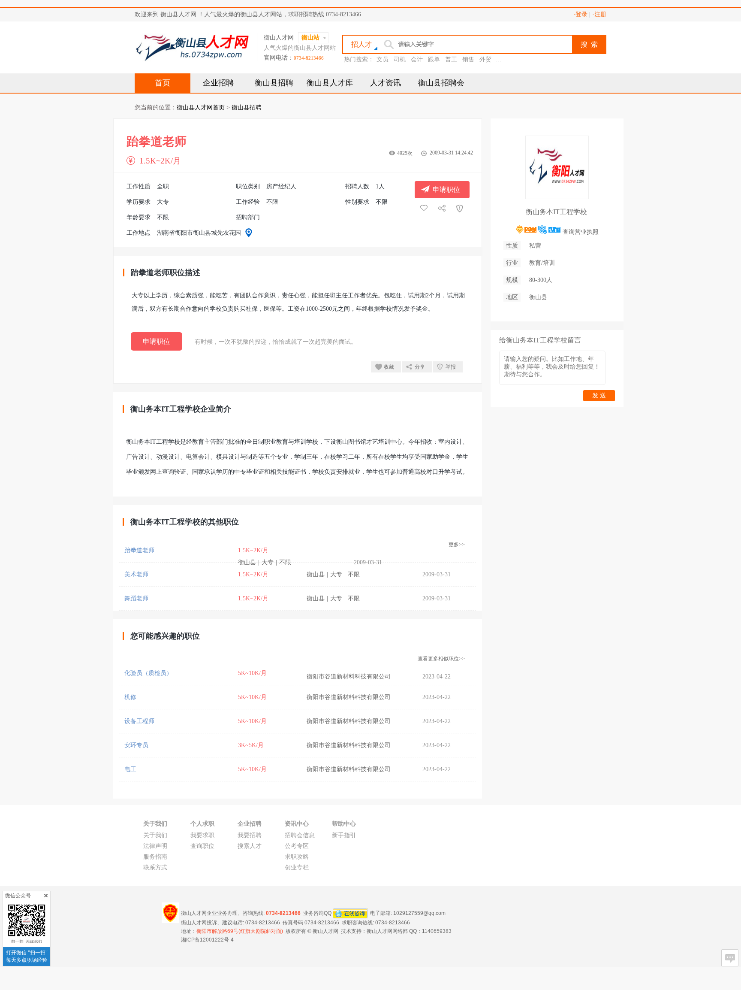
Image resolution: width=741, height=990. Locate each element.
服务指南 (155, 857)
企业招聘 (218, 83)
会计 (417, 59)
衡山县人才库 (330, 83)
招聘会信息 (300, 835)
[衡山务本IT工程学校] (557, 195)
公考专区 (297, 846)
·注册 (599, 14)
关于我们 (155, 835)
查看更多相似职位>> (441, 659)
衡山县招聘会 (441, 83)
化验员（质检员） (148, 673)
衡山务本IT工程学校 (556, 211)
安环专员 (136, 745)
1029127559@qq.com (419, 913)
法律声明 (155, 846)
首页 (162, 83)
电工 (130, 769)
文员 (383, 59)
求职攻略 (297, 857)
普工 (451, 59)
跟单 (434, 59)
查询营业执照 (581, 232)
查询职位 (202, 846)
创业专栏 (297, 867)
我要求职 (202, 835)
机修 (130, 697)
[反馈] (729, 957)
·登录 (580, 14)
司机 (400, 59)
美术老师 (136, 574)
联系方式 (155, 867)
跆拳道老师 (139, 550)
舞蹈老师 (136, 598)
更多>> (457, 545)
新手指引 (344, 835)
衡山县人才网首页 (201, 107)
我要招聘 (250, 835)
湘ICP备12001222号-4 (207, 940)
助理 (503, 59)
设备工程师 (139, 721)
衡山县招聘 (274, 83)
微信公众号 (18, 896)
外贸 (485, 59)
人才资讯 (385, 83)
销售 (468, 59)
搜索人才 (250, 846)
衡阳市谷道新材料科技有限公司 (349, 676)
